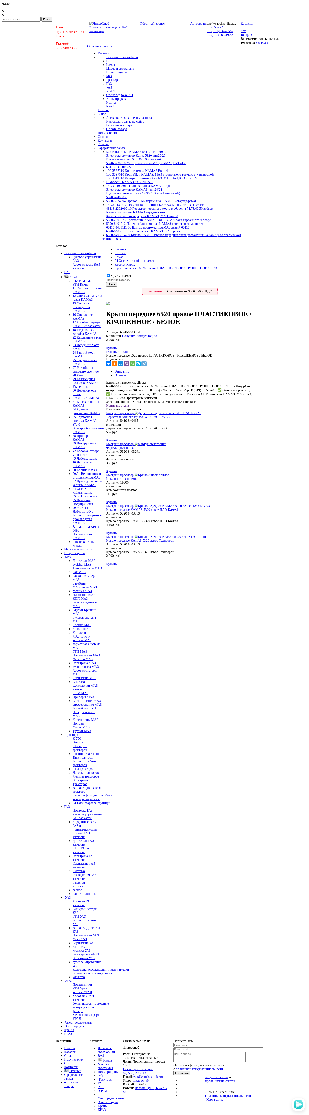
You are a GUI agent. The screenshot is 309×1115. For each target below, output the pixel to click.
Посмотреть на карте (138, 1069)
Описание (122, 371)
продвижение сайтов (220, 1081)
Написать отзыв (117, 405)
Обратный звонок (152, 23)
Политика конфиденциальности (228, 1096)
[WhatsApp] (132, 363)
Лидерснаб (141, 1080)
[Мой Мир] (120, 363)
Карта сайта (214, 1099)
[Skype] (138, 363)
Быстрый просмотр (120, 413)
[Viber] (126, 363)
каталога (262, 42)
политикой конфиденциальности (199, 1069)
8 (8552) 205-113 (134, 1073)
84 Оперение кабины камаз (134, 260)
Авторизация (199, 23)
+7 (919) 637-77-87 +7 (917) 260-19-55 (220, 33)
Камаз (119, 257)
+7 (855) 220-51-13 (220, 27)
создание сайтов (216, 1077)
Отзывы (120, 375)
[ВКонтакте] (108, 363)
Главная (120, 249)
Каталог (120, 253)
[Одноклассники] (114, 363)
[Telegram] (144, 363)
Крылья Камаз (125, 264)
